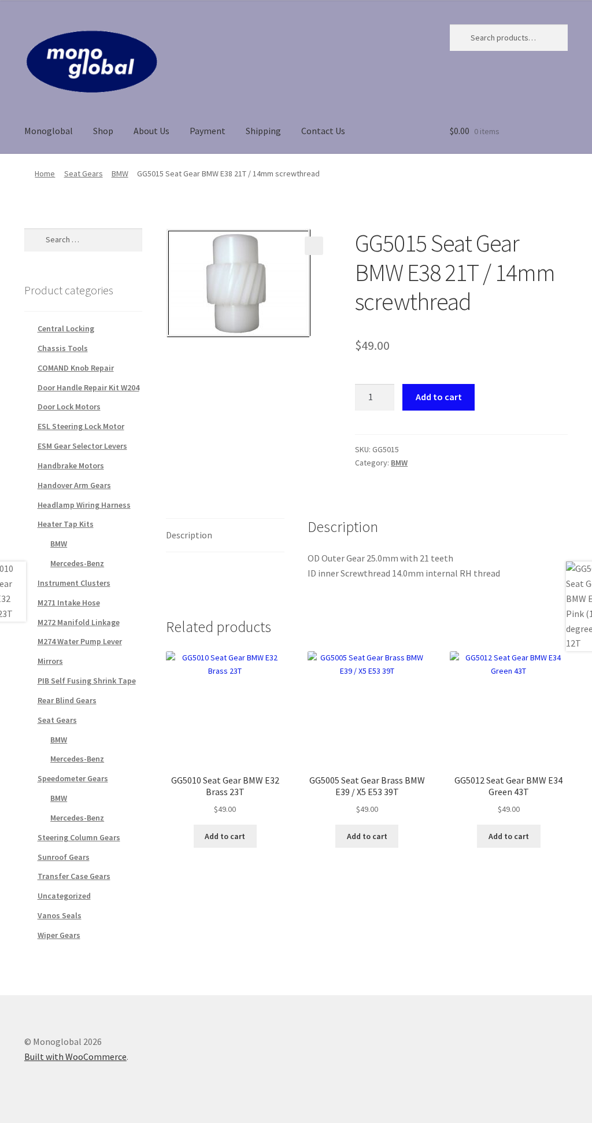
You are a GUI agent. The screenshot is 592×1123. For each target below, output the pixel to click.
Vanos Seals (60, 915)
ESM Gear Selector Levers (82, 446)
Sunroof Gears (64, 857)
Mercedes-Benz (77, 563)
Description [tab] (189, 535)
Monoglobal (48, 130)
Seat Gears (83, 173)
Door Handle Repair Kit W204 (88, 387)
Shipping (263, 130)
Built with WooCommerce (75, 1056)
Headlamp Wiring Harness (84, 505)
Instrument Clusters (74, 583)
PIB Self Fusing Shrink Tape (87, 680)
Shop (103, 130)
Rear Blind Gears (67, 700)
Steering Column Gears (79, 837)
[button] (314, 246)
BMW (120, 173)
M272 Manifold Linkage (79, 622)
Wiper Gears (59, 935)
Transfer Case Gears (74, 876)
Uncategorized (64, 896)
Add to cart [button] (225, 836)
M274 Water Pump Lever (80, 641)
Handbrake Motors (71, 465)
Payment (207, 130)
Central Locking (66, 328)
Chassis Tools (63, 348)
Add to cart (439, 396)
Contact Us (323, 130)
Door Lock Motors (69, 406)
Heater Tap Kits (66, 524)
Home (45, 173)
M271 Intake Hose (69, 602)
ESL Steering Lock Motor (81, 426)
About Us (151, 130)
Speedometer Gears (73, 778)
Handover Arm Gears (74, 485)
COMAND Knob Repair (76, 368)
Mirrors (50, 661)
